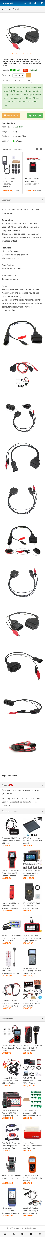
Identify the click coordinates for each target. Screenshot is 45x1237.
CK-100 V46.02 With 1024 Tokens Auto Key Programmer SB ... (32, 970)
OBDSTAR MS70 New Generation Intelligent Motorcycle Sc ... (31, 873)
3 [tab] (20, 53)
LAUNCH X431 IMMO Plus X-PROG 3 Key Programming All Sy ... (11, 1113)
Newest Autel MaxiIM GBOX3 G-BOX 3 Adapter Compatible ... (11, 905)
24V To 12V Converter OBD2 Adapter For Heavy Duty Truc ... (11, 1145)
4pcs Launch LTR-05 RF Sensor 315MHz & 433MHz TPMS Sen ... (32, 1048)
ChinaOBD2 (17, 1228)
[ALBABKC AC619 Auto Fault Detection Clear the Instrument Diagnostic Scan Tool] (32, 1164)
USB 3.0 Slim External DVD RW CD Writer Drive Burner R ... (32, 840)
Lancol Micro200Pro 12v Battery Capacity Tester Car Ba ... (12, 1048)
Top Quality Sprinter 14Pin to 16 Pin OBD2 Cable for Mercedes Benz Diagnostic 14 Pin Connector (21, 801)
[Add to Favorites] (28, 75)
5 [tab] (27, 53)
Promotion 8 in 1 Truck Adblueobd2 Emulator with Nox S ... (11, 840)
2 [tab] (16, 53)
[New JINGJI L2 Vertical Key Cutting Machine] (12, 1164)
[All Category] (24, 3)
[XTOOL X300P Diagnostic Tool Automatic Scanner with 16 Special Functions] (12, 1197)
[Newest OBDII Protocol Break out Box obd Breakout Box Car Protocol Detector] (12, 924)
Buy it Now (12, 115)
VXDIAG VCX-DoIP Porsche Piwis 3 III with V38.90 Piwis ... (32, 1080)
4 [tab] (23, 53)
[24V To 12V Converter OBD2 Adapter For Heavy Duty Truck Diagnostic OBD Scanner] (12, 1132)
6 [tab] (31, 53)
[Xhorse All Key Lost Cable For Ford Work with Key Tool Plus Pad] (12, 1067)
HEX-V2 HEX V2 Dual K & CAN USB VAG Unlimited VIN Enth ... (32, 905)
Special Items (7, 1019)
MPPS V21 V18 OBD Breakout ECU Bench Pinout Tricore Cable (10, 1003)
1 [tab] (13, 53)
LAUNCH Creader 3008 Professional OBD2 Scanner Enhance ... (11, 873)
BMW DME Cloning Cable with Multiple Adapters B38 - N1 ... (31, 1210)
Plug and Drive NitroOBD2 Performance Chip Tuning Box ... (32, 1145)
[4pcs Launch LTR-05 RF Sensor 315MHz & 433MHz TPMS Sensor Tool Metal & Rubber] (32, 1034)
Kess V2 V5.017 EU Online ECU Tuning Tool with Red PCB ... (32, 1003)
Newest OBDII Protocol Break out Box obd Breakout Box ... (11, 938)
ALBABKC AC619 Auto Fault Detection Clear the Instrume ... (32, 1178)
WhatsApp (20, 141)
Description (6, 200)
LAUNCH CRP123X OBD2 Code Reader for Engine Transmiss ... (32, 938)
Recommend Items (9, 811)
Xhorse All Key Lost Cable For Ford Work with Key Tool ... (10, 1080)
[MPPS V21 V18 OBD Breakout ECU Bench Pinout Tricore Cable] (12, 989)
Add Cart (36, 115)
